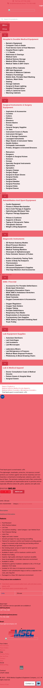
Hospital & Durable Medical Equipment (20, 39)
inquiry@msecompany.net (8, 624)
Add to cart (18, 491)
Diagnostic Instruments (13, 239)
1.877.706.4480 (5, 610)
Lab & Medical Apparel (13, 368)
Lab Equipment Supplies (14, 334)
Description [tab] (4, 510)
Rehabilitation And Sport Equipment (19, 200)
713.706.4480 (4, 617)
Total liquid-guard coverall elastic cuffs (14, 588)
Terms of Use (4, 684)
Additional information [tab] (7, 514)
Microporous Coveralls (25, 503)
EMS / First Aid (9, 282)
